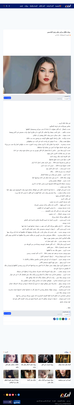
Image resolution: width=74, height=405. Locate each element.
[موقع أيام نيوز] (66, 6)
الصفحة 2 (8, 97)
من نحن (68, 400)
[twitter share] (63, 319)
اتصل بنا (54, 400)
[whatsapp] (54, 319)
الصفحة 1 (66, 98)
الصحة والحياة (33, 6)
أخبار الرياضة (50, 6)
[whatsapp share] (60, 319)
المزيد (6, 352)
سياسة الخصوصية (61, 400)
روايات (26, 6)
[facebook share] (66, 319)
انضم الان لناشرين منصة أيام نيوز (44, 400)
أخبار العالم (42, 6)
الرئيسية (57, 6)
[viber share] (57, 319)
